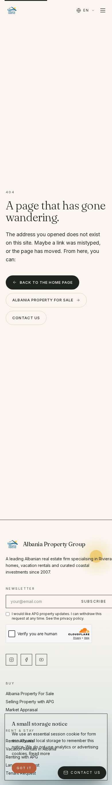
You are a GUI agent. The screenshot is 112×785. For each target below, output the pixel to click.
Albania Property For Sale (42, 300)
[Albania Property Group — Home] (12, 10)
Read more (39, 753)
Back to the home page (46, 282)
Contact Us (26, 317)
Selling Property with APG (30, 701)
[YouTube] (41, 659)
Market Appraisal (22, 709)
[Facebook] (26, 659)
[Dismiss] (95, 768)
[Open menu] (103, 10)
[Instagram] (11, 659)
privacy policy (71, 618)
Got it (24, 768)
